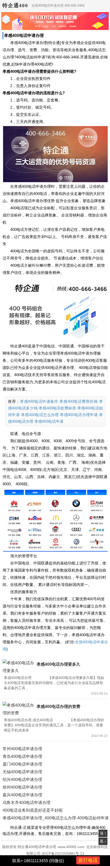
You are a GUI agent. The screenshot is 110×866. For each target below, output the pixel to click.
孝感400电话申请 (48, 421)
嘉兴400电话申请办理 (22, 795)
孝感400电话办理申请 (79, 415)
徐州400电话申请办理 (22, 787)
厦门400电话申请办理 (22, 764)
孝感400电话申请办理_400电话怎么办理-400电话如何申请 (56, 818)
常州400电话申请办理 (22, 749)
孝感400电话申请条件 (39, 401)
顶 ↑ (103, 833)
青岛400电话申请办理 (22, 756)
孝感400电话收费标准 (57, 408)
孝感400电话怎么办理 (40, 415)
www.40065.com (71, 847)
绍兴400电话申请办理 (22, 779)
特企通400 (15, 5)
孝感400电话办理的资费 (58, 706)
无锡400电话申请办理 (22, 772)
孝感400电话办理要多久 (58, 664)
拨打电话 (88, 860)
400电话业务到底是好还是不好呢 (33, 810)
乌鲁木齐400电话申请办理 (26, 802)
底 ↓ (103, 841)
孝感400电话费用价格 (78, 401)
